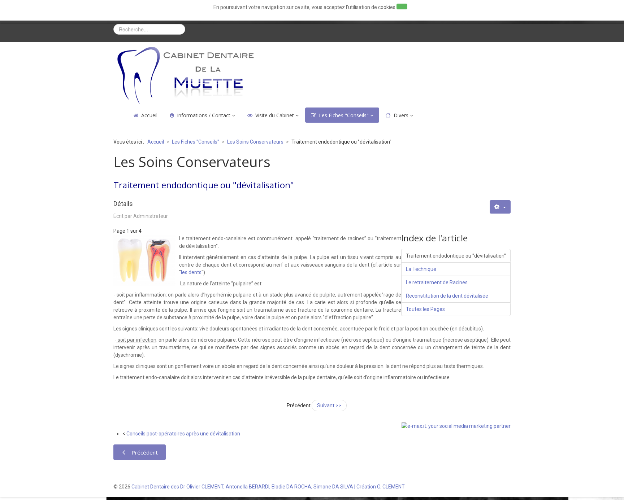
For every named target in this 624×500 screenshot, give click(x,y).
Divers (401, 115)
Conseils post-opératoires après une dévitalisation (183, 434)
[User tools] (500, 207)
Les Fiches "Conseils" (344, 115)
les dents (191, 272)
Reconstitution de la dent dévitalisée (447, 296)
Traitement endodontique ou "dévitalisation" (456, 256)
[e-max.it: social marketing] (456, 426)
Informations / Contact (203, 115)
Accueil (149, 115)
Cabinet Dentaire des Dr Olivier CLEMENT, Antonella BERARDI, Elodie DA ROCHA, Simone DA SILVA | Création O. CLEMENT (268, 487)
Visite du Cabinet (274, 115)
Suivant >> (329, 405)
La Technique (421, 269)
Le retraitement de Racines (437, 282)
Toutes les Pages (425, 309)
